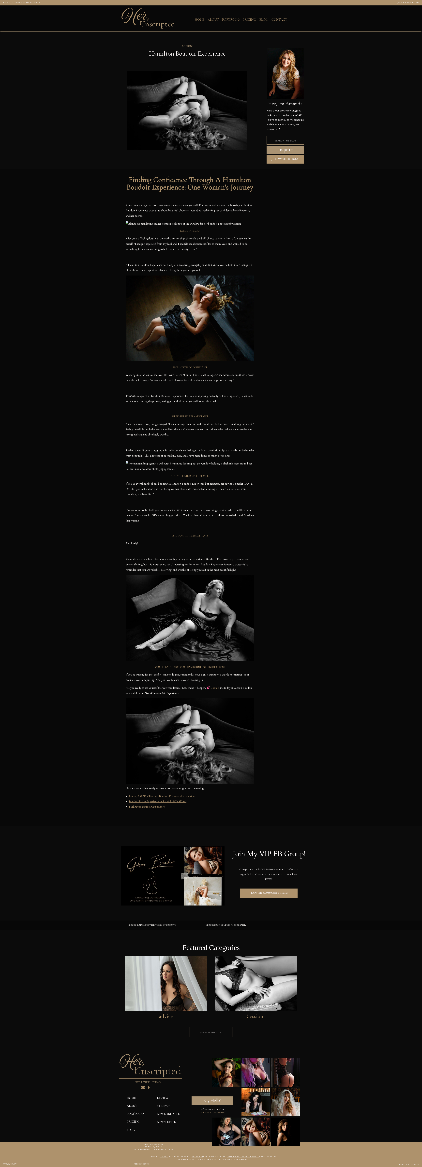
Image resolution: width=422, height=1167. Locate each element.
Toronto (164, 1156)
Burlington (197, 1156)
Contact (215, 688)
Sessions (187, 46)
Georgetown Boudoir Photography (226, 925)
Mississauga (197, 1159)
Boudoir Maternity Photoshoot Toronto (152, 925)
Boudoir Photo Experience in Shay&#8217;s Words (157, 801)
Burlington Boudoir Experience (147, 807)
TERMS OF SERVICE (142, 1164)
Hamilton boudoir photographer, (243, 1156)
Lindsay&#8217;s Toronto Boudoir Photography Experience (163, 796)
